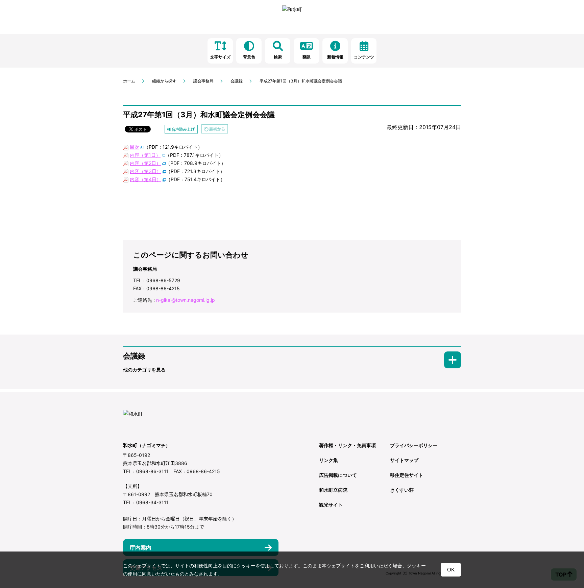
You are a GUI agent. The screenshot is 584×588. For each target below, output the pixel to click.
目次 (134, 147)
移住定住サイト (406, 475)
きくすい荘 (402, 490)
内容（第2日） (145, 163)
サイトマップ (404, 460)
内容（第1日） (145, 155)
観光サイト (331, 505)
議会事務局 (203, 80)
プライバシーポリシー (413, 445)
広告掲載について (338, 475)
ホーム (129, 80)
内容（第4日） (145, 179)
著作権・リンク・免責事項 (347, 445)
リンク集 (328, 460)
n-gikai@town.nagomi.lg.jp (185, 300)
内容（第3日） (145, 171)
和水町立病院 (333, 490)
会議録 (236, 80)
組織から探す (164, 80)
